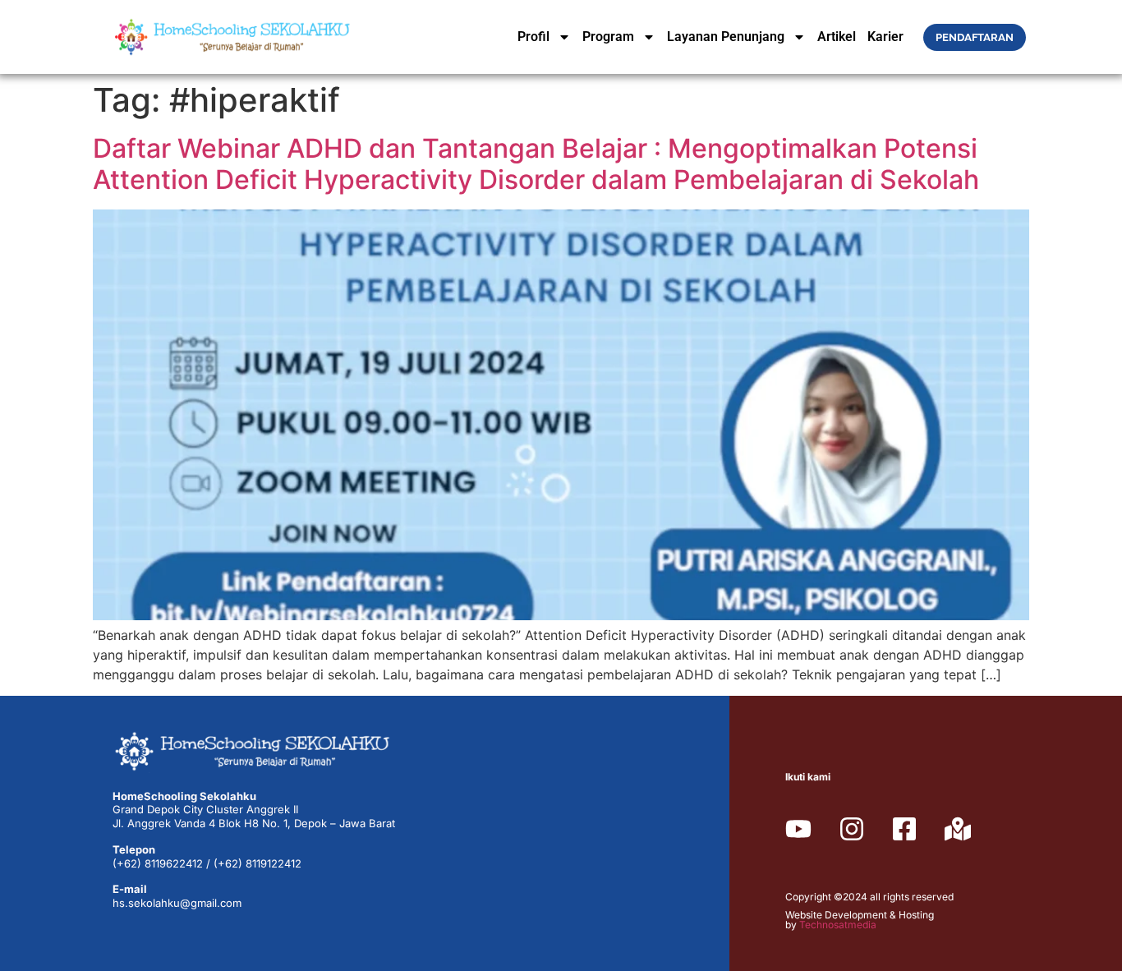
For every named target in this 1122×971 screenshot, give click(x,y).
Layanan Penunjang (725, 36)
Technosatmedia (837, 924)
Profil (533, 36)
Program (608, 36)
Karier (885, 36)
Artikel (836, 36)
